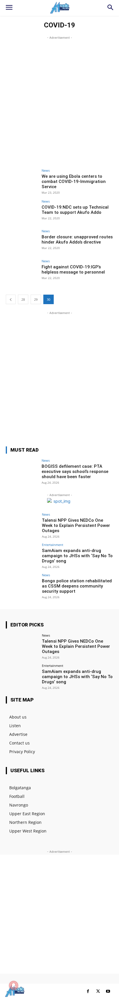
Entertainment (52, 544)
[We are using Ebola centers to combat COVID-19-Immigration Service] (22, 181)
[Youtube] (108, 991)
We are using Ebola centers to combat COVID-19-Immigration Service (74, 181)
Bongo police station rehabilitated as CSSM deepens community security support (77, 586)
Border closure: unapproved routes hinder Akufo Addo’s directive (77, 239)
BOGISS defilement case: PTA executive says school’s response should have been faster (75, 471)
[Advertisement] (59, 100)
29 (36, 299)
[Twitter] (98, 991)
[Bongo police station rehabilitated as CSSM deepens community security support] (22, 585)
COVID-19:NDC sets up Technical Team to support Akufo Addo (75, 210)
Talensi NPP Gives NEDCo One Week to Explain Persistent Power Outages (76, 525)
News (46, 170)
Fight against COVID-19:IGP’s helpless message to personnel (73, 269)
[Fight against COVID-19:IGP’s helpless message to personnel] (22, 271)
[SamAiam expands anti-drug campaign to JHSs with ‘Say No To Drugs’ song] (22, 555)
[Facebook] (88, 991)
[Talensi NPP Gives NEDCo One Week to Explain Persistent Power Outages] (22, 525)
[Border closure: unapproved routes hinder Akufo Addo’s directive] (22, 241)
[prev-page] (11, 299)
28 (23, 299)
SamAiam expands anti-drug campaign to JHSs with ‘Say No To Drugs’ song (77, 556)
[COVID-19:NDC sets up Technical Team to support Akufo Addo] (22, 212)
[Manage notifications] (13, 985)
